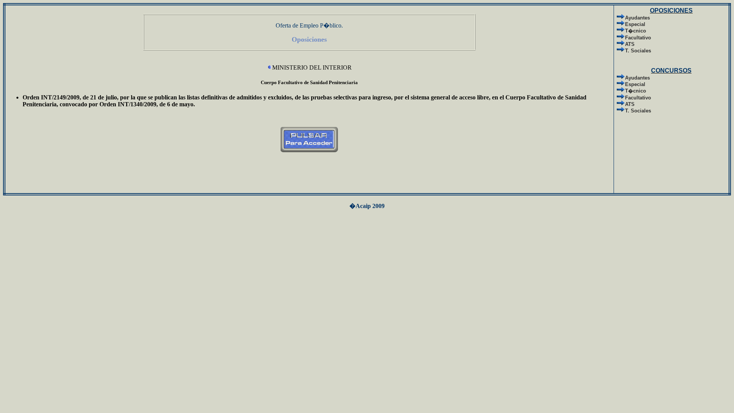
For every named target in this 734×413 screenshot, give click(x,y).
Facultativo (638, 38)
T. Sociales (638, 51)
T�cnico (635, 31)
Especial (635, 24)
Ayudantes (637, 18)
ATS (630, 44)
